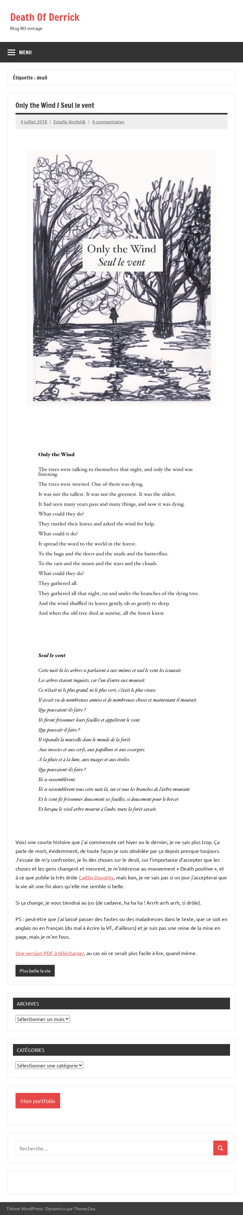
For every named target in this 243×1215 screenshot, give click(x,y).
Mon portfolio (38, 1100)
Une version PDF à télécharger (50, 953)
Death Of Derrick (44, 17)
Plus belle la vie (35, 970)
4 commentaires (108, 121)
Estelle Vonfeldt (69, 121)
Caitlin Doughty (96, 877)
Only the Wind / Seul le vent (55, 105)
